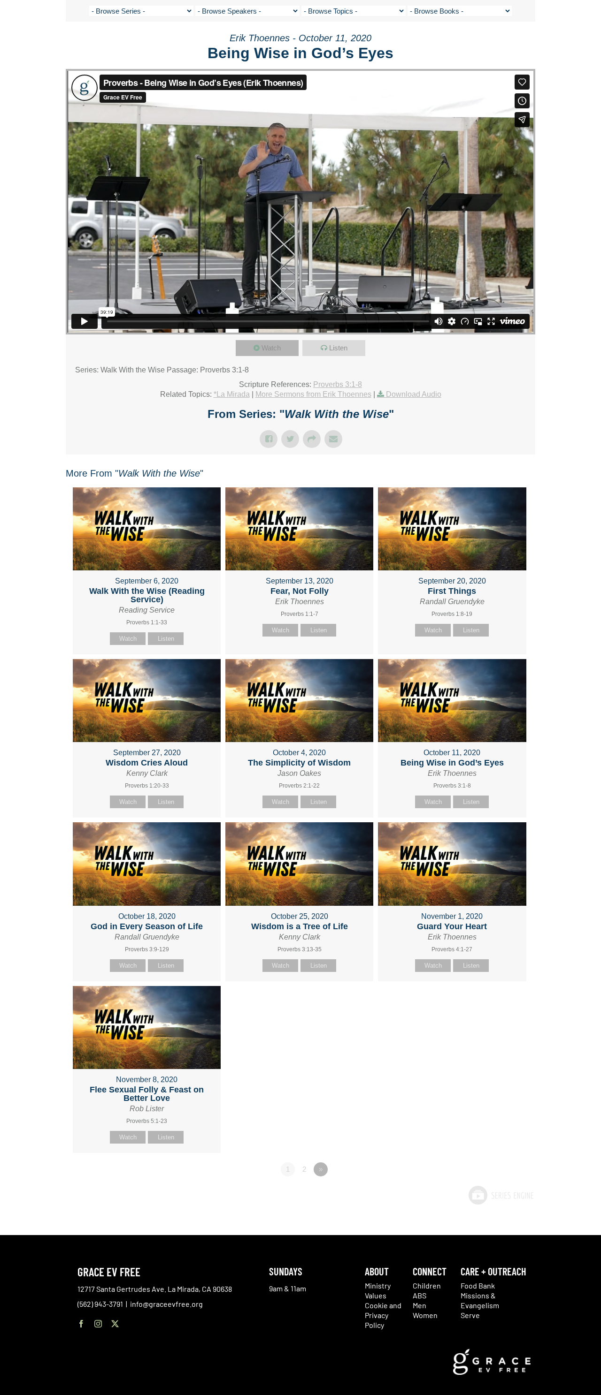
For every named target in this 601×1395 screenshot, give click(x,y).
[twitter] (115, 1323)
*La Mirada (232, 394)
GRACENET (546, 42)
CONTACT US (507, 42)
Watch (271, 348)
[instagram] (98, 1323)
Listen (338, 348)
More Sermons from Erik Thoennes (313, 394)
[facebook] (81, 1323)
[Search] (569, 44)
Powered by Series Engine (500, 1195)
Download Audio (413, 394)
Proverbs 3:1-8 (337, 384)
